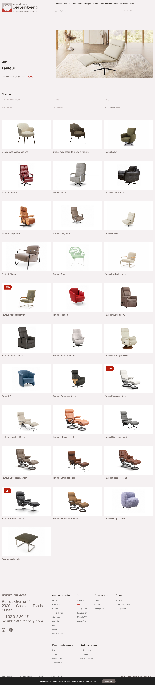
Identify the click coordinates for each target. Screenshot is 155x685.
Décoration (57, 658)
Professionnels (26, 676)
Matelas (55, 600)
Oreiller (55, 625)
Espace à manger (84, 4)
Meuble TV (82, 617)
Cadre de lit (57, 604)
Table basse (82, 608)
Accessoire (57, 662)
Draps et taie (57, 633)
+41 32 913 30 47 (15, 616)
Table (96, 600)
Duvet (54, 629)
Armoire (55, 621)
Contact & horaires (61, 11)
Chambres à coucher (62, 4)
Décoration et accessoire (109, 4)
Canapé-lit (81, 621)
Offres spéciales (86, 658)
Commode (56, 617)
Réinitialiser (109, 107)
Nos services (7, 676)
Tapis (54, 654)
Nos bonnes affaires (127, 4)
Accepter (108, 681)
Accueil (5, 76)
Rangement (82, 613)
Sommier (56, 608)
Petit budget (85, 650)
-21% (7, 491)
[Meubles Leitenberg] (27, 7)
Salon (74, 4)
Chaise (97, 604)
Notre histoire (56, 676)
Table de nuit (57, 613)
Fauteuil (80, 604)
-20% (7, 287)
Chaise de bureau (123, 604)
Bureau (95, 4)
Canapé (80, 600)
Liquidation (85, 654)
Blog (41, 676)
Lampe (55, 650)
